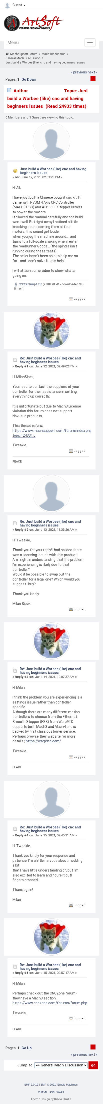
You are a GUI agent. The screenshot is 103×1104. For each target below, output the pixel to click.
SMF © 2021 (48, 1084)
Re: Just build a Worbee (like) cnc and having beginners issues (50, 360)
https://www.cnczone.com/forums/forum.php (49, 1003)
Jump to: (25, 1065)
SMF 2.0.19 (31, 1084)
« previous (79, 72)
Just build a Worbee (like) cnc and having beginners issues (53, 171)
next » (93, 72)
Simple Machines (67, 1084)
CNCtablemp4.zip (30, 284)
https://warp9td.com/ (43, 741)
